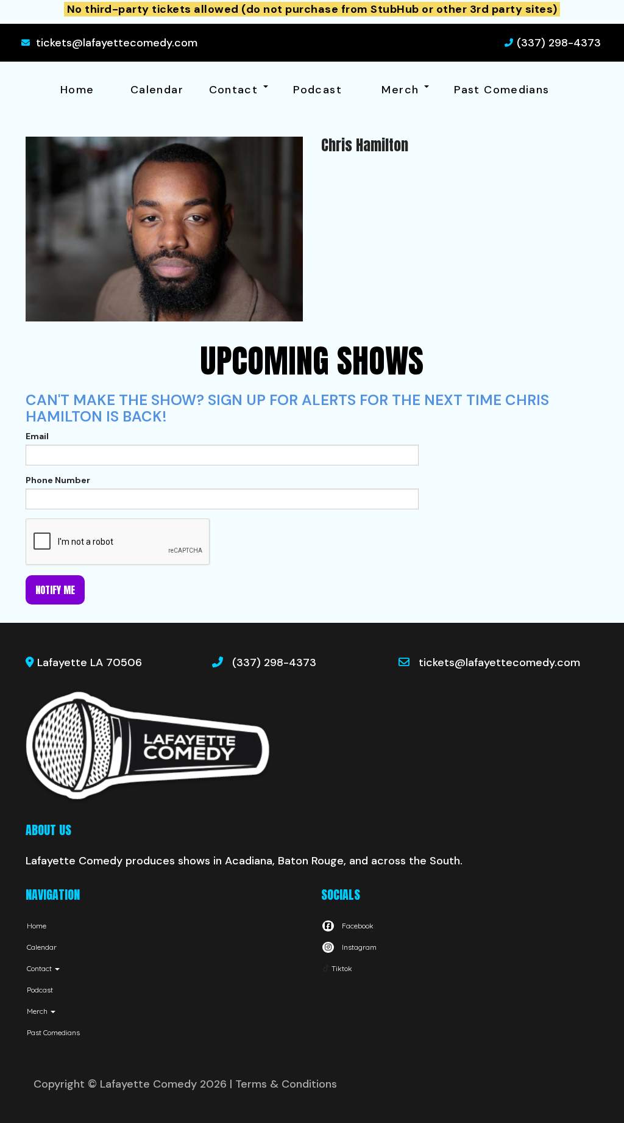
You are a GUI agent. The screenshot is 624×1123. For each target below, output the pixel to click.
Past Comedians (501, 89)
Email (37, 436)
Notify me (55, 590)
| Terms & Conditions (283, 1084)
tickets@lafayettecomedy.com (116, 42)
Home (77, 89)
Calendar (156, 89)
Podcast (317, 89)
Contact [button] (235, 89)
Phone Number (58, 480)
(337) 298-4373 (559, 42)
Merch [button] (401, 89)
